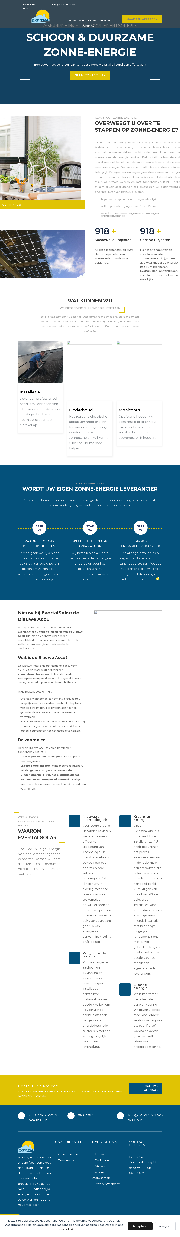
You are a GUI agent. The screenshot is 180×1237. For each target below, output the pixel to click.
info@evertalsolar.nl (63, 4)
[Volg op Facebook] (159, 4)
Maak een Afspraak (151, 1088)
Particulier (87, 20)
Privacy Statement (107, 1184)
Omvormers (66, 1160)
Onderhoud (103, 1160)
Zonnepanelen (68, 1154)
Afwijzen (165, 1226)
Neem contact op (90, 75)
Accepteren (140, 1226)
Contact (89, 25)
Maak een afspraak (142, 19)
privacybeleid (64, 1229)
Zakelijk (104, 20)
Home (72, 20)
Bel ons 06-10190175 (29, 6)
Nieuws (100, 1166)
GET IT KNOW (12, 204)
